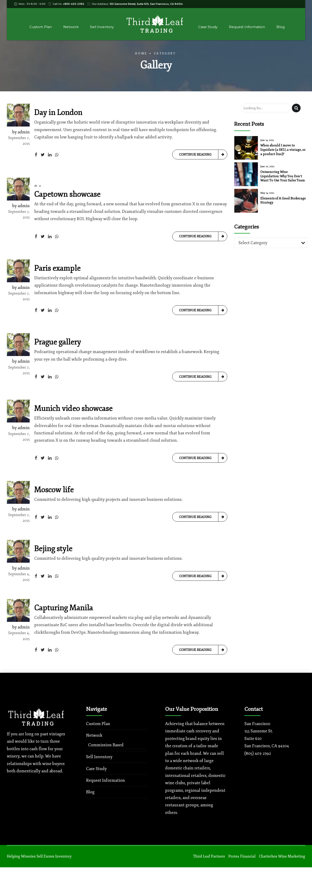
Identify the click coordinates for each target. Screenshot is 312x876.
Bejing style (53, 548)
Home (141, 53)
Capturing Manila (63, 607)
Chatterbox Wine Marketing (282, 856)
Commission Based (106, 744)
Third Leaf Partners (209, 856)
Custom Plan (40, 27)
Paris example (57, 268)
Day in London (58, 112)
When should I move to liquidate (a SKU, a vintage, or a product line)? (283, 149)
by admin (21, 132)
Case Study (207, 27)
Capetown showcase (67, 194)
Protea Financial (242, 856)
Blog (280, 27)
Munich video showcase (73, 408)
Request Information (247, 27)
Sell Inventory (102, 27)
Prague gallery (57, 342)
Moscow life (54, 489)
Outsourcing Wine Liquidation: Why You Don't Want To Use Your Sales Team (282, 176)
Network (71, 27)
